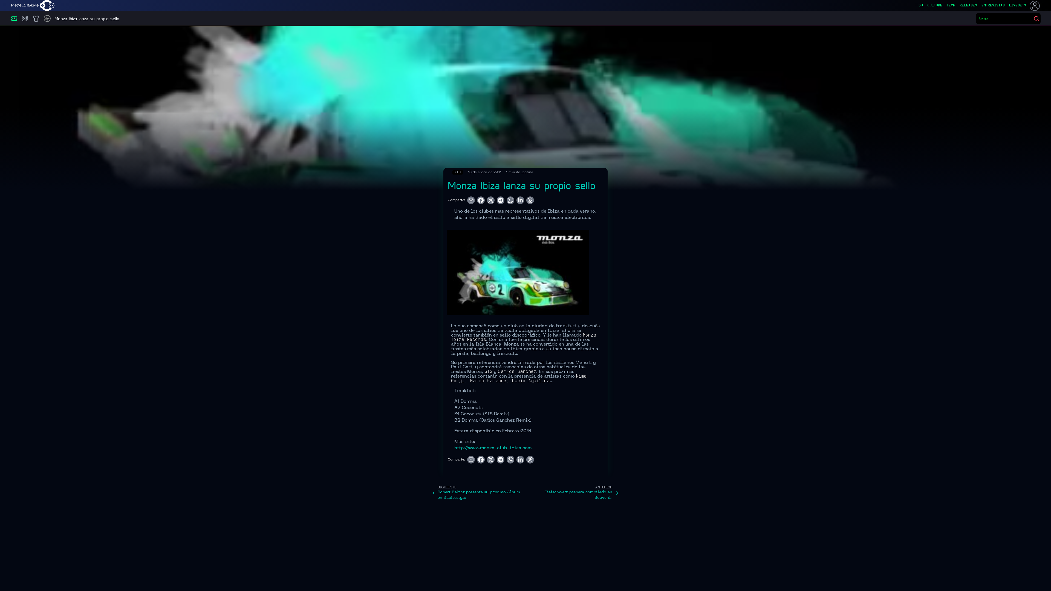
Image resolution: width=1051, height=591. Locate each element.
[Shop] (36, 18)
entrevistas (993, 5)
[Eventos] (14, 18)
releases (968, 5)
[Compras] (25, 18)
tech (951, 5)
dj (921, 5)
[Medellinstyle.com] (33, 5)
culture (934, 5)
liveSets (1017, 5)
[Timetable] (47, 18)
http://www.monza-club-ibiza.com (493, 448)
